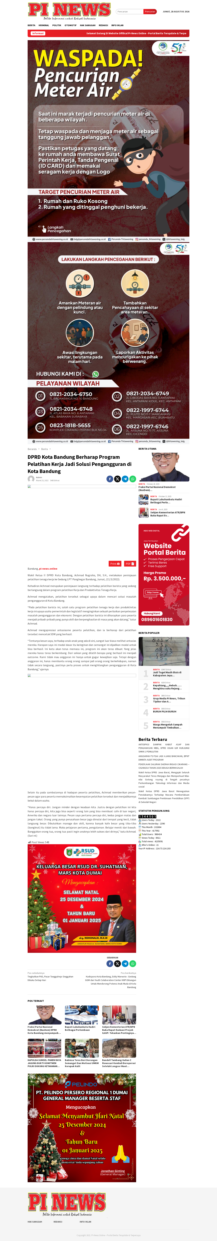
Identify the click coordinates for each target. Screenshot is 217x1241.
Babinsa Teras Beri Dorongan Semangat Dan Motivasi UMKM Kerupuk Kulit (82, 1063)
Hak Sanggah (35, 1221)
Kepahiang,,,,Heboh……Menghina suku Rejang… (167, 687)
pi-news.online (48, 568)
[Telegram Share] (125, 479)
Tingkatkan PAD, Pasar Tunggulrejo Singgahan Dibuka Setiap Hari (50, 976)
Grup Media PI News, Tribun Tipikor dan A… (169, 700)
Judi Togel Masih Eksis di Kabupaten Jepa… (167, 674)
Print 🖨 (115, 563)
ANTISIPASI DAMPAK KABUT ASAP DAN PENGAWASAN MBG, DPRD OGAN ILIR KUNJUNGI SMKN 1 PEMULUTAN (164, 748)
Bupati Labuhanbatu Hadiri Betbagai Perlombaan (80, 1028)
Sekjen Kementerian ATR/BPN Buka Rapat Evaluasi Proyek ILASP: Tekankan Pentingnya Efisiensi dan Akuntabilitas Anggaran (118, 1029)
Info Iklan (85, 1221)
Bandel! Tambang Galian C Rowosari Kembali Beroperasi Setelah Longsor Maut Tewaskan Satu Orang (119, 1063)
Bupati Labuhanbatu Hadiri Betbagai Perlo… (166, 501)
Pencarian (150, 11)
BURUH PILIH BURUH (164, 711)
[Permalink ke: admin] (31, 478)
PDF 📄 (130, 563)
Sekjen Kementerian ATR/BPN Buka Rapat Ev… (167, 514)
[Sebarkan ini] (109, 479)
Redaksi (58, 1221)
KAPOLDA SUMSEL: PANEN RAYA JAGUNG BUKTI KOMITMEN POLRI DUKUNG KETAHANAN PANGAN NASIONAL (44, 1063)
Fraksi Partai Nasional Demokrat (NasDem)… (157, 489)
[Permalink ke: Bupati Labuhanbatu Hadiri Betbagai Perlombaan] (82, 1015)
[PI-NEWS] (70, 11)
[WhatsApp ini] (132, 479)
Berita (142, 484)
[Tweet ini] (117, 479)
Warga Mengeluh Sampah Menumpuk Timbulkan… (167, 726)
